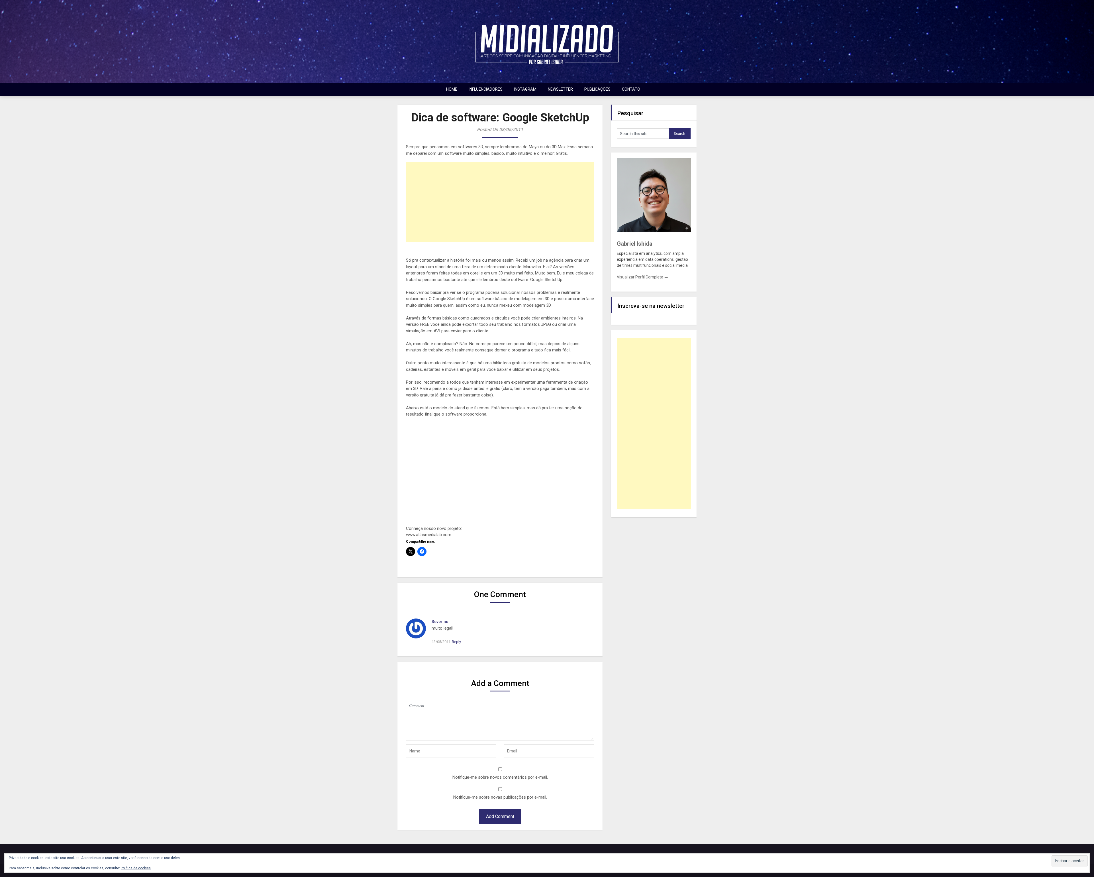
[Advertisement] (500, 202)
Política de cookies (136, 868)
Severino (440, 621)
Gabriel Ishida (634, 243)
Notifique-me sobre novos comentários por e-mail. (500, 777)
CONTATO (631, 89)
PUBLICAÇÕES (597, 89)
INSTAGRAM (525, 89)
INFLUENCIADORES (486, 89)
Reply (456, 642)
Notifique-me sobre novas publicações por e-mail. (500, 797)
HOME (451, 89)
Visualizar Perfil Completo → (642, 277)
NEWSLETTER (560, 89)
